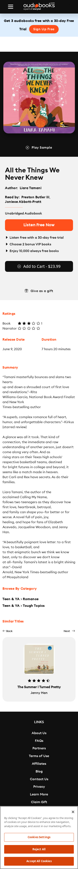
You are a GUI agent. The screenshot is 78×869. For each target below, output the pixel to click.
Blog (39, 771)
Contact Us (39, 779)
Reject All (39, 849)
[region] (39, 837)
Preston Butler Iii (35, 197)
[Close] (73, 811)
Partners (39, 748)
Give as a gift (42, 291)
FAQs (39, 740)
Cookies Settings (39, 837)
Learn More (39, 794)
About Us (39, 733)
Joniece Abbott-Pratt (23, 202)
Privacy (39, 786)
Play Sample (42, 147)
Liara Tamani (31, 188)
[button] (7, 631)
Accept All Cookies (38, 861)
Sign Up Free (43, 29)
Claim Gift (39, 802)
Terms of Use (39, 756)
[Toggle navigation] (10, 7)
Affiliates (39, 763)
